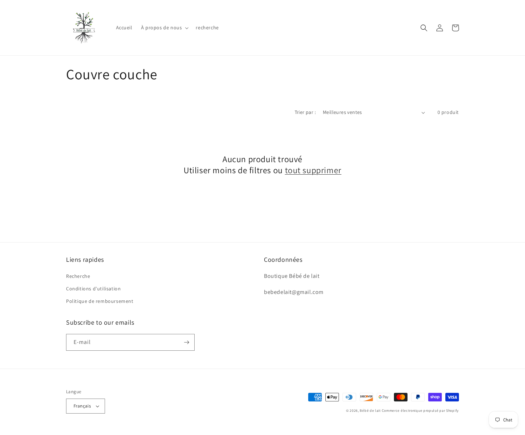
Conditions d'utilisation (93, 288)
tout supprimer (313, 170)
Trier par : (305, 112)
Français (82, 406)
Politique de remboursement (100, 301)
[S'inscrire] (186, 342)
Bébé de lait (370, 410)
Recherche (78, 276)
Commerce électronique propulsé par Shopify (420, 410)
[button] (164, 27)
